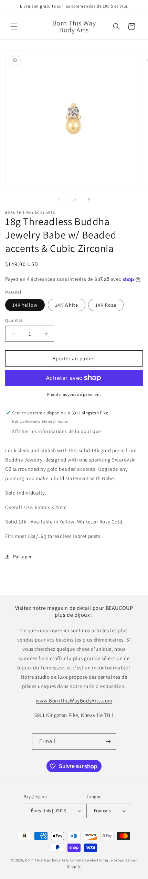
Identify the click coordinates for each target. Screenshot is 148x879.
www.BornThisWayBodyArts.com (74, 700)
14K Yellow (25, 305)
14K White (66, 305)
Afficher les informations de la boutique (56, 431)
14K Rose (105, 305)
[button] (13, 26)
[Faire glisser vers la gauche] (58, 199)
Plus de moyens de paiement (74, 394)
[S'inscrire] (108, 741)
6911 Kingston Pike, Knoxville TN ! (73, 715)
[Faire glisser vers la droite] (89, 199)
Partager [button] (22, 556)
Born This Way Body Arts (47, 860)
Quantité (13, 320)
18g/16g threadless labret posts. (65, 536)
